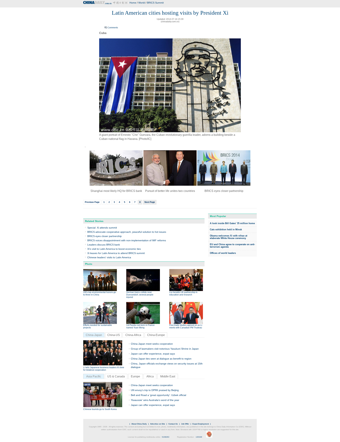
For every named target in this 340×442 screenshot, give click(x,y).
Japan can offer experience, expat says (153, 353)
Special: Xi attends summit (102, 227)
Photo (88, 264)
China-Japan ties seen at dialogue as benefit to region (161, 358)
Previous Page (92, 202)
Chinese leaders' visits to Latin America (109, 257)
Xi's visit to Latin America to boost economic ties (114, 248)
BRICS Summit (155, 2)
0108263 (165, 437)
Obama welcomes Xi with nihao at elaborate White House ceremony (228, 236)
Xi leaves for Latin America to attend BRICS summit (116, 253)
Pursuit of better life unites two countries (170, 190)
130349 (199, 437)
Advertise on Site (157, 424)
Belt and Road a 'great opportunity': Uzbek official (158, 395)
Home (132, 2)
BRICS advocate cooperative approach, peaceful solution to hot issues (126, 231)
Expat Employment (200, 424)
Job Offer (185, 424)
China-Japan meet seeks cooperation (152, 343)
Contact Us (173, 424)
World (141, 2)
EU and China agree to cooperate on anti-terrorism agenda (232, 245)
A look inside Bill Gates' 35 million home (232, 223)
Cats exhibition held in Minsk (226, 229)
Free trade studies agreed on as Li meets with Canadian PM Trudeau (185, 326)
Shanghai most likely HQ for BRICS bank (116, 190)
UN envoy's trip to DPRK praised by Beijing (155, 390)
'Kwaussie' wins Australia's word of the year (155, 400)
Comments (112, 27)
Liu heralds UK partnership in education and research (183, 293)
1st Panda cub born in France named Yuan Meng (140, 326)
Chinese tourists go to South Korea (100, 409)
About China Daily (139, 424)
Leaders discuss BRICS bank (103, 244)
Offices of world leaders (223, 253)
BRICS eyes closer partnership (224, 190)
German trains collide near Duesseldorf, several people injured (139, 294)
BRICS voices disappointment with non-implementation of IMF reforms (126, 240)
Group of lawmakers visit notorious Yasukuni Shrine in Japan (165, 348)
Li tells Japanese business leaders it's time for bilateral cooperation (103, 368)
